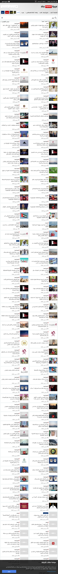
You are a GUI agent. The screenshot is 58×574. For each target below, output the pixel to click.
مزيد (23, 12)
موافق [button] (9, 571)
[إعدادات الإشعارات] (15, 12)
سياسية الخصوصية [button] (51, 571)
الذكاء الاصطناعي (30, 12)
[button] (7, 12)
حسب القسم (5, 21)
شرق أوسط (45, 12)
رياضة (36, 12)
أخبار (52, 12)
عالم (41, 12)
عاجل (11, 12)
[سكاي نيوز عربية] (49, 6)
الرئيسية (55, 12)
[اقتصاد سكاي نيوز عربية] (18, 12)
